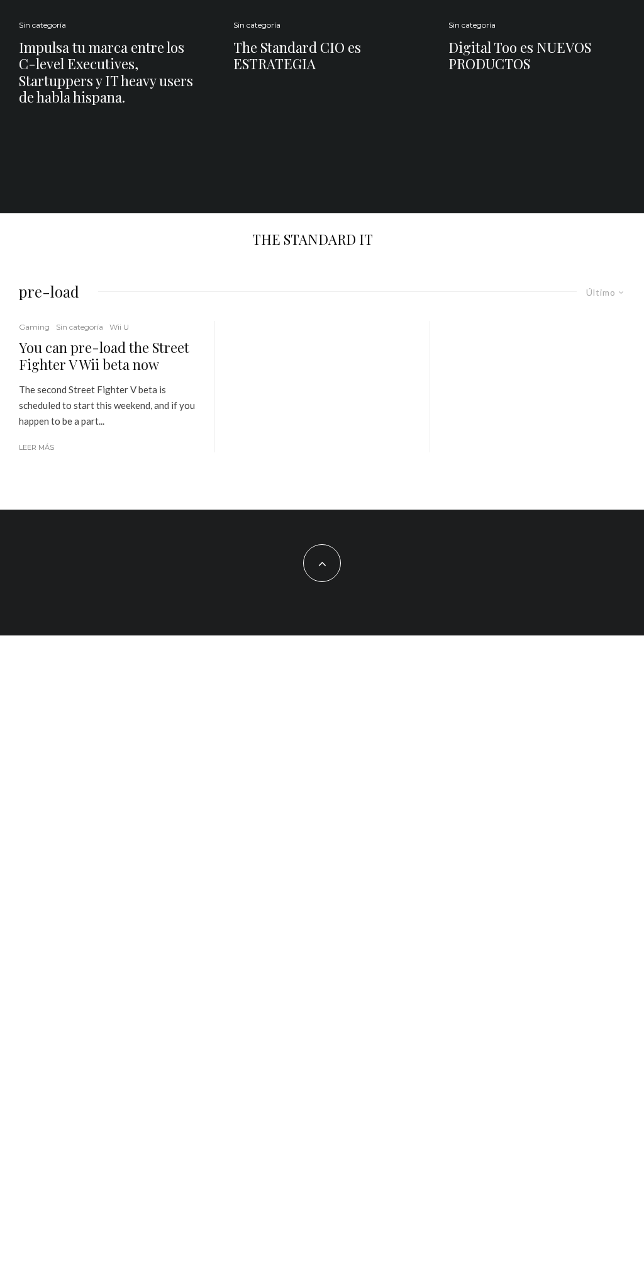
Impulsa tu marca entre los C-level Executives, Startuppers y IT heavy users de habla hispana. (106, 72)
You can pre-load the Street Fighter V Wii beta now (104, 355)
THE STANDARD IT (312, 239)
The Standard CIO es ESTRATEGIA (297, 55)
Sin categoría (42, 25)
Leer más (36, 447)
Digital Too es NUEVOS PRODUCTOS (519, 55)
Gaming (34, 327)
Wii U (119, 327)
